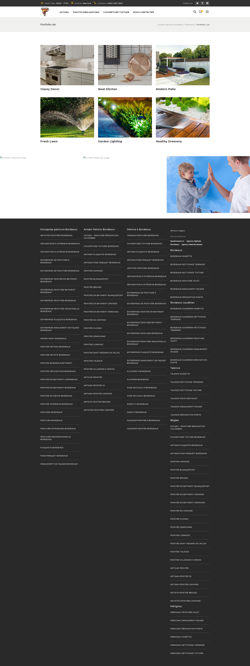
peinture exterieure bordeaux (58, 428)
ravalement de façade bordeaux (58, 464)
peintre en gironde (95, 320)
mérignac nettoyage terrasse (187, 645)
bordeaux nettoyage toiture (187, 272)
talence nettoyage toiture (186, 390)
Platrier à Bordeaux (139, 371)
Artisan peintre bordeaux (170, 25)
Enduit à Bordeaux (137, 404)
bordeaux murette (181, 256)
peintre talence (93, 361)
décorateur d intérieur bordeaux (60, 243)
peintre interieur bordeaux (56, 404)
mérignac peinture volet (184, 612)
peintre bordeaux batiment (56, 363)
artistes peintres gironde (99, 410)
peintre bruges (92, 287)
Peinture (208, 186)
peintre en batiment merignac (101, 312)
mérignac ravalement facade (187, 620)
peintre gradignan (94, 336)
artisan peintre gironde (98, 393)
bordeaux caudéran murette (187, 308)
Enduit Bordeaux (136, 412)
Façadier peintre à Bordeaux (143, 420)
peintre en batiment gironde (100, 303)
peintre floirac (93, 328)
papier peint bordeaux (53, 338)
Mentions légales (177, 231)
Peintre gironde (93, 271)
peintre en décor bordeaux (56, 396)
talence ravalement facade (186, 406)
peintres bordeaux (51, 412)
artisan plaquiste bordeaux (100, 254)
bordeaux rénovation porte (186, 297)
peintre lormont (94, 344)
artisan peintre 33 (94, 385)
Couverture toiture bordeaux (101, 246)
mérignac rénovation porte (186, 629)
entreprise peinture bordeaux (58, 300)
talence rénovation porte (185, 415)
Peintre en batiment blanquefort (103, 295)
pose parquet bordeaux (54, 456)
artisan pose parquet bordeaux (102, 262)
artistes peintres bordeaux (56, 235)
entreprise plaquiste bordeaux (58, 319)
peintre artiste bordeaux (55, 355)
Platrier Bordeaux (138, 379)
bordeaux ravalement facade (187, 289)
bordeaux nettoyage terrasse (187, 264)
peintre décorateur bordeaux (58, 371)
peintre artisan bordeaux (55, 347)
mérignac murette (181, 637)
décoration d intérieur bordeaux (59, 252)
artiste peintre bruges (97, 402)
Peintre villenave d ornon (99, 369)
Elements (190, 25)
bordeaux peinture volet (185, 281)
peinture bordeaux (51, 420)
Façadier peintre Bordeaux (142, 428)
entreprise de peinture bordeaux (59, 271)
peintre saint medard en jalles (102, 353)
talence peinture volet (184, 398)
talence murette (180, 374)
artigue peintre (93, 377)
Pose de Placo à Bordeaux (142, 387)
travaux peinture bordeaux (143, 235)
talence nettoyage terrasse (186, 382)
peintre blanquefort (96, 279)
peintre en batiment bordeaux (58, 387)
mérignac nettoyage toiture (186, 653)
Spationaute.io (177, 241)
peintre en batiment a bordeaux (58, 379)
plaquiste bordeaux (51, 447)
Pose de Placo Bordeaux (141, 396)
